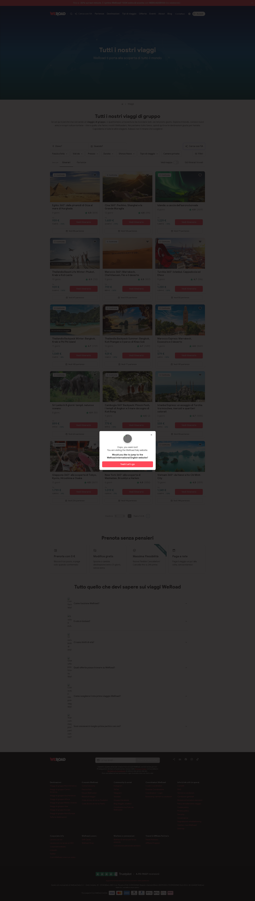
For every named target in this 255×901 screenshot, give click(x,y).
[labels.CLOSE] (151, 435)
